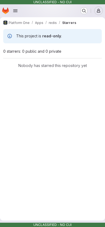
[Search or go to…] (84, 11)
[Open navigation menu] (15, 10)
